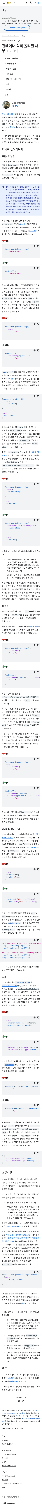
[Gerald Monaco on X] (13, 107)
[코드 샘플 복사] (38, 246)
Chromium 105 (19, 195)
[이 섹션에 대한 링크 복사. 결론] (9, 1368)
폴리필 (12, 127)
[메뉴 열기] (3, 3)
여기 (23, 1303)
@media (22, 224)
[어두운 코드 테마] (34, 246)
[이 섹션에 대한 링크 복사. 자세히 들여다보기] (25, 149)
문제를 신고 (14, 1381)
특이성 (10, 379)
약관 (3, 1497)
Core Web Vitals (13, 1226)
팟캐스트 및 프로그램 (9, 1466)
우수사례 (5, 1458)
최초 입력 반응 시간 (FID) (18, 1238)
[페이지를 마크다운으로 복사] (15, 51)
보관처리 (5, 1462)
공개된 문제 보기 (7, 1444)
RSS (3, 1487)
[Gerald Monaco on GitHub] (16, 107)
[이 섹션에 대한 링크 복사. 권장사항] (14, 1172)
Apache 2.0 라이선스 (23, 1416)
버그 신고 (5, 1440)
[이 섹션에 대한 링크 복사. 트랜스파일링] (16, 156)
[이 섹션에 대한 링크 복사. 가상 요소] (13, 606)
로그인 (37, 3)
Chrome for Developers (10, 36)
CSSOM (32, 231)
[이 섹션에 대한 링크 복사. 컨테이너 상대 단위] (22, 829)
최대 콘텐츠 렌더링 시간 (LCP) (18, 1235)
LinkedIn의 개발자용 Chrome (12, 1483)
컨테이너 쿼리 (7, 114)
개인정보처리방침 (13, 1497)
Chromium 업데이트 (9, 1454)
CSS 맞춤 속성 (31, 847)
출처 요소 (34, 626)
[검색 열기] (26, 2)
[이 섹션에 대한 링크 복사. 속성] (8, 977)
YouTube (5, 1480)
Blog (4, 10)
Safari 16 (31, 195)
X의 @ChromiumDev (9, 1476)
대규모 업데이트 (23, 127)
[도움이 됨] (15, 40)
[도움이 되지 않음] (19, 40)
